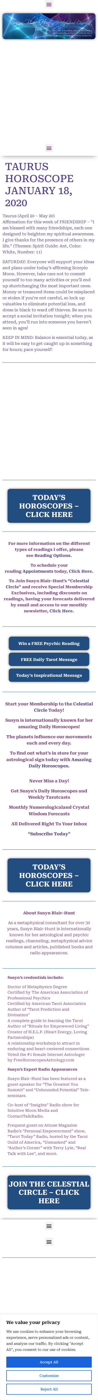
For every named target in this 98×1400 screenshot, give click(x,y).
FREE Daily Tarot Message (49, 659)
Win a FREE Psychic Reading (49, 643)
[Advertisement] (49, 90)
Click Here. (62, 611)
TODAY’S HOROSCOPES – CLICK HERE (49, 875)
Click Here (80, 571)
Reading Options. (53, 555)
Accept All (49, 1362)
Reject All (49, 1389)
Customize (49, 1376)
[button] (49, 4)
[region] (49, 1357)
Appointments (38, 571)
